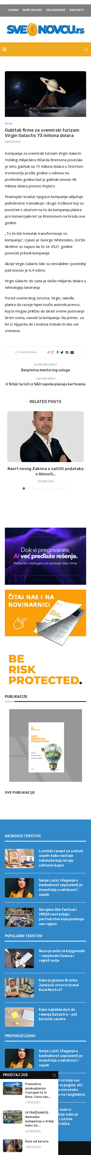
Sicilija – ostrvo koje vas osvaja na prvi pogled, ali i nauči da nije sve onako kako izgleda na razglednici (62, 1087)
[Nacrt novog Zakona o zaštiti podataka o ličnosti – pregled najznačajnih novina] (45, 436)
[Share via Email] (72, 352)
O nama (13, 10)
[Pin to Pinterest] (67, 352)
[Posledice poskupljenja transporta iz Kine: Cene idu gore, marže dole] (12, 1088)
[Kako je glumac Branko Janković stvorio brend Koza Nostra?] (19, 987)
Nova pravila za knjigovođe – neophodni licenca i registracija (62, 956)
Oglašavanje (56, 10)
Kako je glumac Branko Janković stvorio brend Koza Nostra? (59, 985)
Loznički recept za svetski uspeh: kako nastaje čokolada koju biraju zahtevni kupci (61, 858)
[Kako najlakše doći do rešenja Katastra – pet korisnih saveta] (19, 1017)
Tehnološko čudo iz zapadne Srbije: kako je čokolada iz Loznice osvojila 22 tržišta (58, 1117)
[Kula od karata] (12, 1145)
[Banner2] (45, 556)
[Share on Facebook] (57, 352)
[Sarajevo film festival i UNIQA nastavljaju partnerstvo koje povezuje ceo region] (19, 917)
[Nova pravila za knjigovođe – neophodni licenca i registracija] (19, 958)
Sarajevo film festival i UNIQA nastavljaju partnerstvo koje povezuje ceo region (61, 917)
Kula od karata (37, 1141)
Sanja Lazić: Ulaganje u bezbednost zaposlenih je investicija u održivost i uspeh (60, 887)
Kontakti (76, 10)
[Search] (86, 49)
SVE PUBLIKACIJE (20, 792)
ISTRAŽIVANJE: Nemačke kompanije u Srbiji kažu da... (39, 1119)
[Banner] (45, 670)
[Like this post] (52, 352)
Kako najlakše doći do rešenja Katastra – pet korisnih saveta (58, 1014)
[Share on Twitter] (62, 352)
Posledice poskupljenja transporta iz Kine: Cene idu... (38, 1090)
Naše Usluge (32, 10)
